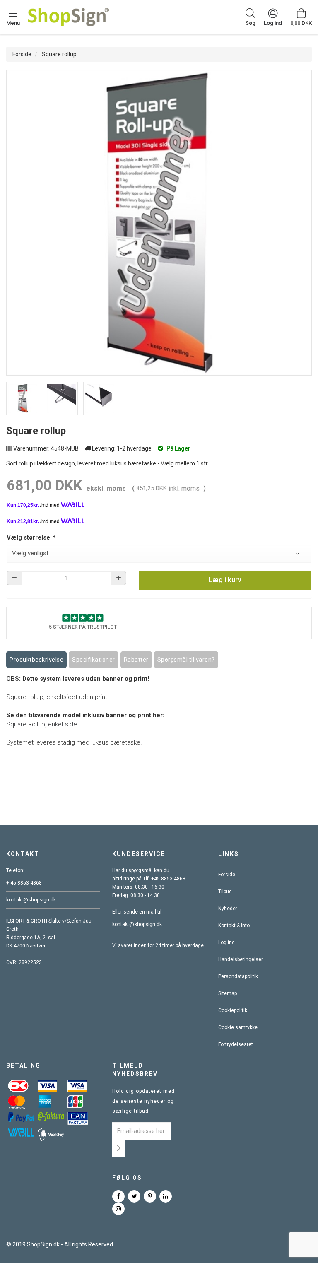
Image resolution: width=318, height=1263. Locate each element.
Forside (21, 54)
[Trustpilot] (83, 617)
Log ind (226, 942)
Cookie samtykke (238, 1027)
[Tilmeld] (118, 1148)
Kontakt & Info (234, 925)
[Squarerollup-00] (22, 398)
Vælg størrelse (31, 537)
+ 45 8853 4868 (24, 883)
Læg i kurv (225, 580)
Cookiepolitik (232, 1010)
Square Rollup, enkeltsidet (42, 724)
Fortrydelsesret (235, 1044)
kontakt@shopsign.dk (31, 900)
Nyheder (227, 908)
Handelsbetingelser (240, 959)
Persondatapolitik (238, 976)
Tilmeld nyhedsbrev (135, 1069)
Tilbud (225, 891)
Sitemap (227, 993)
